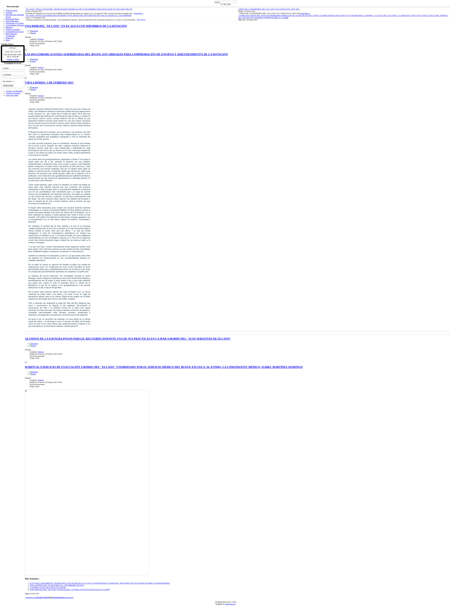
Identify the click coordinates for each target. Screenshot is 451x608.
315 (36, 598)
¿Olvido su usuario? (13, 93)
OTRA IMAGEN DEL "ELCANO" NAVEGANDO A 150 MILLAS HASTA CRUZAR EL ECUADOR (70, 590)
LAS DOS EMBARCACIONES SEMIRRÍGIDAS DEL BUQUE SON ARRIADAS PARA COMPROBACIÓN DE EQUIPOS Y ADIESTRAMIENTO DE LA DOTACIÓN (126, 54)
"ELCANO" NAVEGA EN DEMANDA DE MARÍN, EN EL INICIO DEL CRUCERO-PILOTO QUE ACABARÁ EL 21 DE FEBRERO (78, 16)
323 (59, 598)
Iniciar (28, 598)
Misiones (9, 27)
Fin (71, 598)
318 (45, 598)
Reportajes (10, 38)
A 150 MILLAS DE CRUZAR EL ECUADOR (48, 588)
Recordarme (7, 81)
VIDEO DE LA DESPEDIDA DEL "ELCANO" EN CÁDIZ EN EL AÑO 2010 (268, 9)
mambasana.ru (230, 604)
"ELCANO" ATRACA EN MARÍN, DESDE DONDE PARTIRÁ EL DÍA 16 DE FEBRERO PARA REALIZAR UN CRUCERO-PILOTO (78, 9)
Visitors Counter (13, 59)
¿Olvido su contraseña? (14, 91)
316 (39, 598)
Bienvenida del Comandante (11, 35)
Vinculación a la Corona (15, 23)
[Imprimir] (34, 31)
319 (48, 598)
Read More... (139, 13)
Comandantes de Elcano (15, 32)
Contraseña (7, 75)
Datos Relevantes (12, 21)
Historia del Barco (12, 19)
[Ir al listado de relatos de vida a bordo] (237, 333)
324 (62, 598)
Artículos (9, 13)
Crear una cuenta (12, 95)
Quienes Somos (11, 11)
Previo (33, 598)
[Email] (33, 33)
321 (53, 598)
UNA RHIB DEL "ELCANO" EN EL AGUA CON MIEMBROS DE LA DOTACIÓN (76, 25)
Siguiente (67, 598)
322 (56, 598)
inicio (8, 40)
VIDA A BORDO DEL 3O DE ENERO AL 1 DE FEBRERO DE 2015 (57, 585)
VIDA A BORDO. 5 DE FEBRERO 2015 (49, 82)
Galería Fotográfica (13, 30)
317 (42, 598)
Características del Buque (15, 25)
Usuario (6, 68)
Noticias (41, 39)
